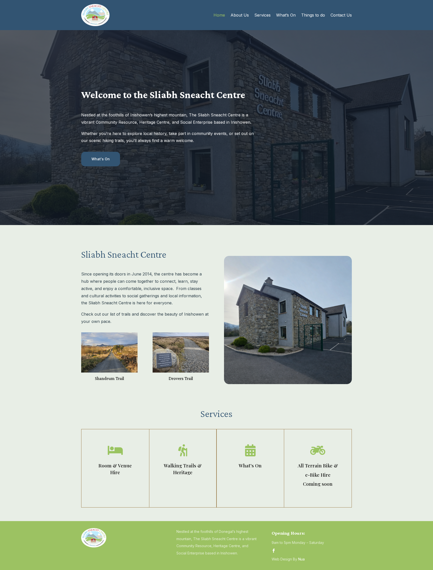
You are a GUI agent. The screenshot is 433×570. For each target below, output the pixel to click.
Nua (301, 559)
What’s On (286, 15)
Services (262, 15)
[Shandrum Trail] (109, 371)
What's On (100, 159)
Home (219, 15)
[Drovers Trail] (181, 371)
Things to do (313, 15)
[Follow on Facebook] (274, 551)
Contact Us (341, 15)
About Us (240, 15)
